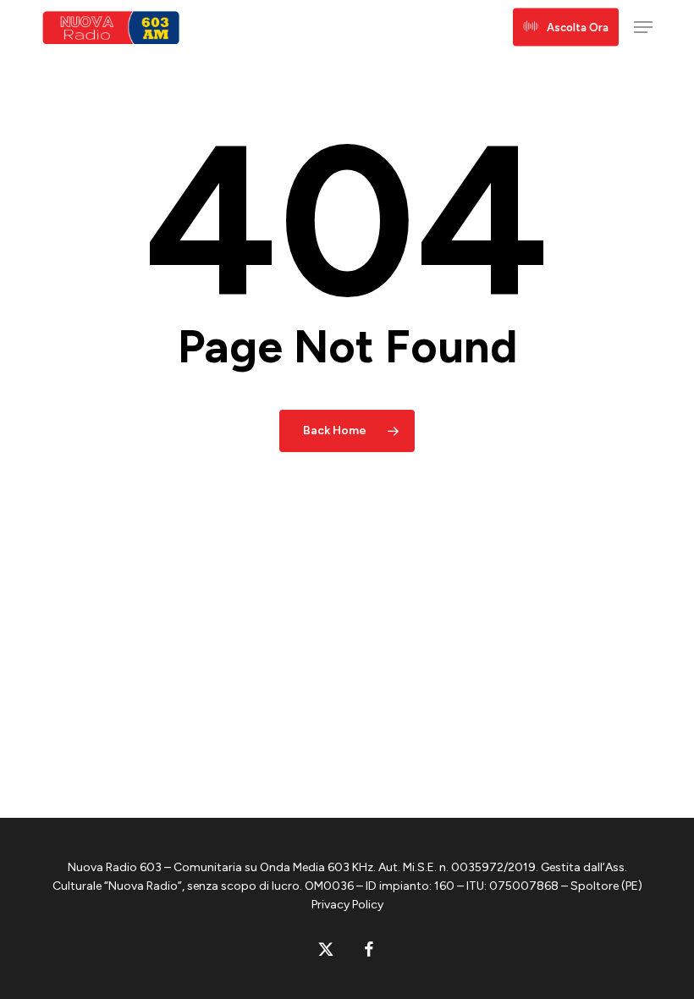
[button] (643, 27)
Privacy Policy (347, 904)
